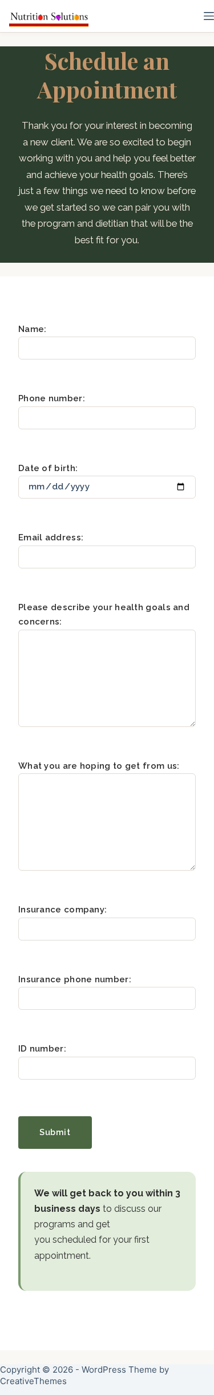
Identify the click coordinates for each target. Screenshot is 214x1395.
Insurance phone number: (74, 979)
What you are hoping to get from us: (99, 766)
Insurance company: (62, 909)
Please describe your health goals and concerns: (103, 614)
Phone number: (51, 398)
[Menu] (209, 16)
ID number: (42, 1049)
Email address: (50, 537)
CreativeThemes (33, 1381)
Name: (32, 329)
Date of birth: (48, 468)
